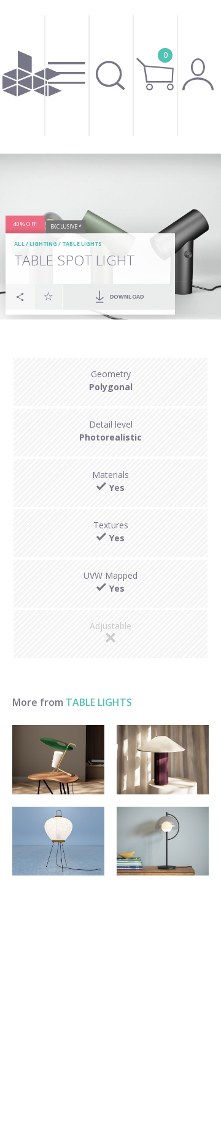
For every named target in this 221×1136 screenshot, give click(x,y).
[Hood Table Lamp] (163, 841)
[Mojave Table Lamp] (163, 759)
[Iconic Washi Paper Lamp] (58, 841)
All (20, 244)
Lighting (43, 244)
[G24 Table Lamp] (58, 759)
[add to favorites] (48, 296)
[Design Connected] (32, 77)
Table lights (82, 244)
